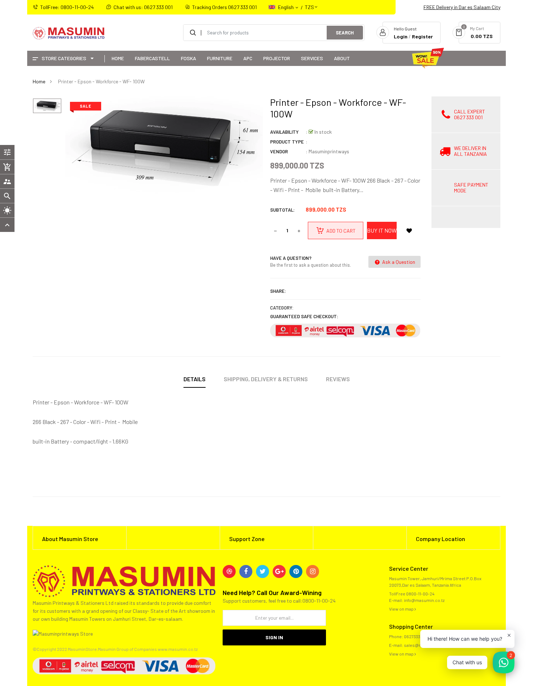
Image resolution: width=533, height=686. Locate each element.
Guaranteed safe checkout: (304, 316)
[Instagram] (312, 571)
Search (345, 33)
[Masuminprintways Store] (124, 580)
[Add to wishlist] (409, 230)
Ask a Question (398, 262)
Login (401, 36)
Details (194, 378)
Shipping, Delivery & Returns (266, 378)
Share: (278, 291)
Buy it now (382, 230)
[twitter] (262, 571)
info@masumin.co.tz (424, 600)
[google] (279, 571)
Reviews (338, 378)
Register (422, 36)
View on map (401, 608)
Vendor (279, 151)
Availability (284, 132)
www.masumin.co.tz (178, 649)
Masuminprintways (329, 151)
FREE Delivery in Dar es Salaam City (461, 7)
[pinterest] (295, 571)
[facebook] (245, 571)
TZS (309, 4)
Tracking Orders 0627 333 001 (224, 7)
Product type (287, 142)
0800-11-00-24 (420, 593)
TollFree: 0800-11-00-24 (67, 7)
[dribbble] (229, 571)
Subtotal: (282, 210)
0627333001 (415, 636)
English (286, 7)
